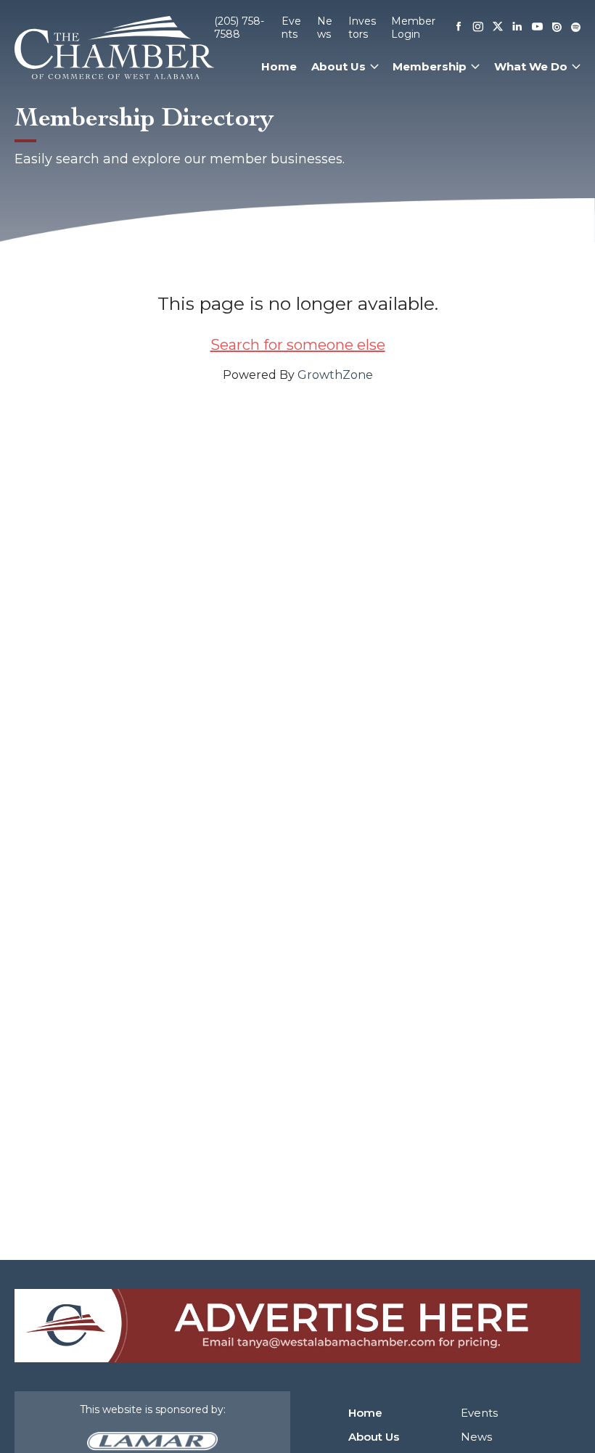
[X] (498, 27)
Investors (362, 28)
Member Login (413, 28)
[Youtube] (537, 28)
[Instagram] (478, 27)
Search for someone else (297, 344)
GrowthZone (335, 375)
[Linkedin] (517, 27)
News (324, 28)
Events (291, 28)
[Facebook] (459, 27)
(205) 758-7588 (239, 28)
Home (279, 66)
